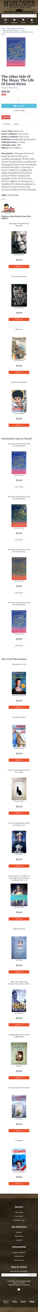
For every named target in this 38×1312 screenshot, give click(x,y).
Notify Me (20, 106)
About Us (19, 1232)
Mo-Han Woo (19, 1119)
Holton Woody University (19, 695)
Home (3, 28)
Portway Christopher (19, 1172)
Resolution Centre (19, 1220)
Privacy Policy (19, 1256)
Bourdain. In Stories (19, 717)
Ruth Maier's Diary (19, 929)
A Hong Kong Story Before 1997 (19, 1088)
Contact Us (19, 1240)
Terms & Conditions (19, 1252)
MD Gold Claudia (19, 907)
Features (16, 124)
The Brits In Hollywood (19, 382)
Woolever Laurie (19, 748)
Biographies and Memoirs (15, 28)
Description (6, 124)
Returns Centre (19, 1260)
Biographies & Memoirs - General (14, 30)
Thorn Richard (19, 1013)
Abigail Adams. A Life (19, 664)
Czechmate (19, 1140)
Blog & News (19, 1236)
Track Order (19, 1216)
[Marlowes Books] (19, 6)
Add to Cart (19, 266)
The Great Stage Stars (19, 276)
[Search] (35, 15)
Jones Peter (19, 854)
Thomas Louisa (19, 801)
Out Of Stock (19, 487)
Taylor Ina (19, 1066)
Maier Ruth (19, 960)
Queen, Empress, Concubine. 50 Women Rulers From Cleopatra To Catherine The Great (19, 878)
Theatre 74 (19, 329)
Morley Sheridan (19, 254)
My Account (19, 1212)
